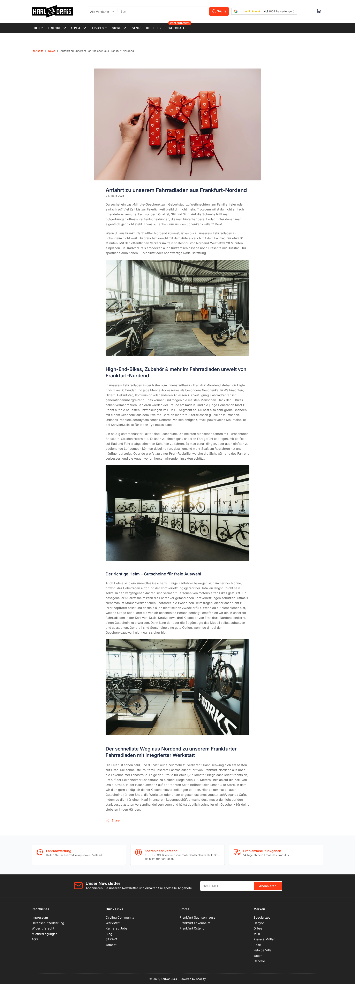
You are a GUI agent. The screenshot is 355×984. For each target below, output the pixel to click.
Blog (109, 934)
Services (97, 28)
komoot (111, 945)
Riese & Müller (264, 939)
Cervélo (259, 961)
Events (136, 28)
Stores (117, 28)
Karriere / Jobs (116, 928)
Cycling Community (120, 917)
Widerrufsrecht (43, 928)
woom (258, 956)
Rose (257, 945)
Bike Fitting (155, 28)
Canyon (259, 923)
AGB (35, 939)
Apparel (76, 28)
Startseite (38, 50)
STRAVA (112, 939)
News (51, 50)
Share (116, 820)
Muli (257, 934)
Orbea (258, 928)
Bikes (35, 28)
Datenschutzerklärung (48, 923)
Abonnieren (267, 886)
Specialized (262, 917)
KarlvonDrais (169, 979)
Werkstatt (176, 26)
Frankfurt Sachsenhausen (198, 917)
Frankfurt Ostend (192, 928)
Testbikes (55, 28)
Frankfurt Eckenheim (195, 923)
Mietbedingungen (45, 934)
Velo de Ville (263, 950)
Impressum (40, 917)
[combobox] (173, 11)
